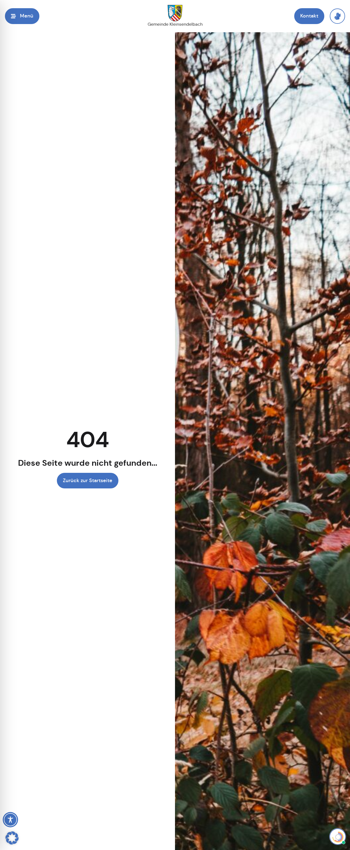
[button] (12, 838)
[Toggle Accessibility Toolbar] (10, 820)
